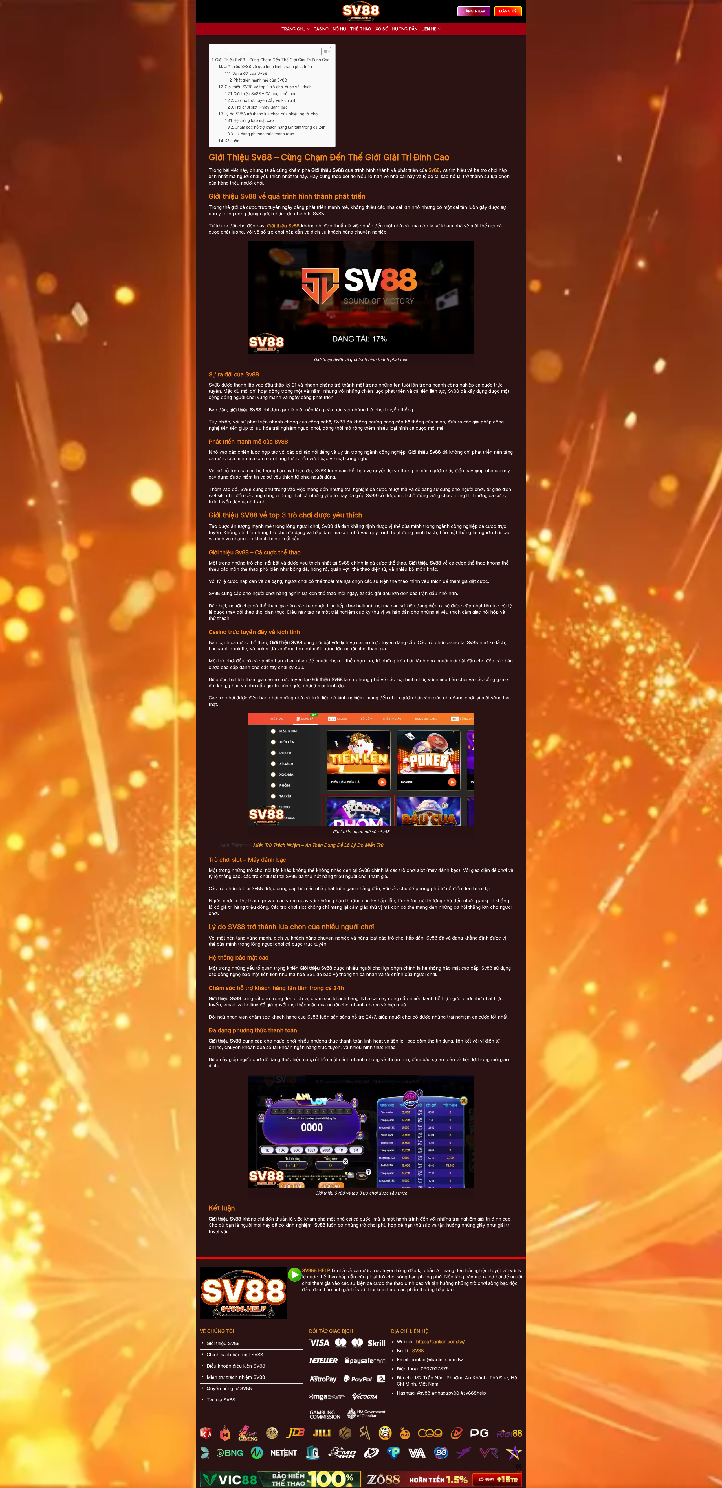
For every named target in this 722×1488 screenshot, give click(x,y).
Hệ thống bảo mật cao (254, 120)
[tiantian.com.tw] (361, 11)
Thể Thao (360, 29)
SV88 (418, 1350)
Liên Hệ (429, 29)
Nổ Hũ (339, 29)
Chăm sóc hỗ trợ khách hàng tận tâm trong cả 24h (280, 127)
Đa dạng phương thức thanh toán (264, 134)
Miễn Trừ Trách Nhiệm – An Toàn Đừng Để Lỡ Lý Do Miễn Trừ (318, 845)
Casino (321, 29)
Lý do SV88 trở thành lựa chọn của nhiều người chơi (272, 114)
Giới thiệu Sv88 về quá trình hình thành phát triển (268, 66)
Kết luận (232, 141)
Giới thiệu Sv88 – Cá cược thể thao (265, 93)
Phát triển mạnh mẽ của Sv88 (260, 80)
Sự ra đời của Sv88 (249, 73)
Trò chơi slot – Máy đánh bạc (261, 107)
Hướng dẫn (405, 29)
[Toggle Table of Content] (323, 51)
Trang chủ (293, 29)
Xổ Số (381, 29)
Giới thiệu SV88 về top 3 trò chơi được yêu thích (269, 87)
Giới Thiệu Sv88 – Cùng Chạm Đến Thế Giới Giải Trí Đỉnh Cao (272, 59)
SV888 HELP (316, 1270)
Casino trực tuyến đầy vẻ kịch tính (265, 100)
